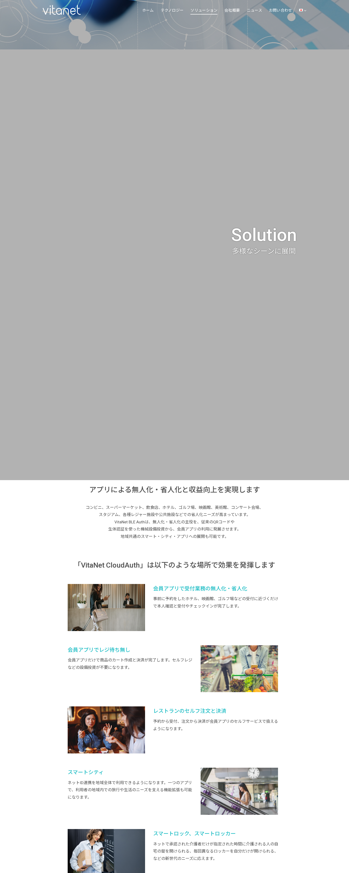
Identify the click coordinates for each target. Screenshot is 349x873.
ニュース (254, 10)
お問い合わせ (280, 10)
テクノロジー (172, 10)
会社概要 (232, 10)
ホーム (148, 10)
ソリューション (203, 10)
